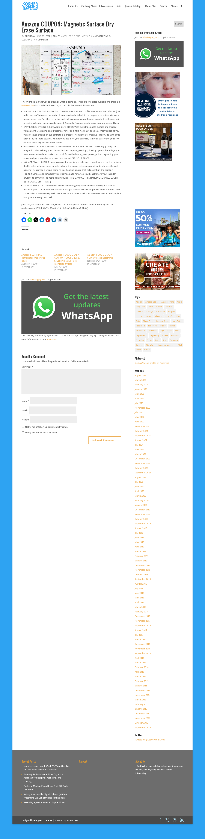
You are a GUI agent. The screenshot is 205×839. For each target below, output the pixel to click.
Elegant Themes (43, 820)
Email (25, 410)
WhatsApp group (38, 279)
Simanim (139, 345)
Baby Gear (140, 306)
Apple (179, 302)
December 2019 (142, 509)
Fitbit (178, 316)
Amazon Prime (167, 302)
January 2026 (141, 389)
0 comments (41, 39)
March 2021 (140, 454)
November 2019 (142, 514)
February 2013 (142, 704)
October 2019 (141, 519)
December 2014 (142, 690)
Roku (165, 340)
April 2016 (139, 658)
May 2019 (139, 542)
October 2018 (141, 574)
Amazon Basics (151, 302)
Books (150, 306)
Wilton (147, 349)
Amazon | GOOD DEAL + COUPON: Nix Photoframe (100, 256)
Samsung (174, 340)
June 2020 (139, 486)
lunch (169, 330)
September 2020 (143, 472)
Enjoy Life (169, 316)
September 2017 (143, 625)
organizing (154, 335)
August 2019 (141, 528)
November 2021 (142, 426)
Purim (149, 340)
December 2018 (142, 565)
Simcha (163, 6)
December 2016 (142, 644)
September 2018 (143, 579)
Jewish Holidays (133, 6)
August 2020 (141, 477)
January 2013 (141, 708)
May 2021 (139, 449)
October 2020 (141, 468)
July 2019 (139, 532)
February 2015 (142, 681)
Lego (162, 330)
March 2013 (140, 699)
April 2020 (139, 491)
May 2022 (139, 417)
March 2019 (140, 551)
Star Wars (150, 345)
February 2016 (142, 667)
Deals (77, 36)
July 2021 (139, 444)
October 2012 (141, 722)
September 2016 (143, 653)
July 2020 (139, 481)
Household (140, 325)
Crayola (171, 311)
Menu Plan (150, 6)
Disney (149, 316)
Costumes (160, 311)
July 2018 (139, 588)
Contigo (149, 311)
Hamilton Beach (162, 321)
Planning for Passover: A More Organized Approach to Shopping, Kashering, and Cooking (44, 778)
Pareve (165, 335)
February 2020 (142, 500)
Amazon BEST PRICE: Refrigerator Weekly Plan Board (33, 257)
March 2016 (140, 662)
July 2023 (139, 403)
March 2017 (140, 639)
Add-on (139, 302)
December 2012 (142, 713)
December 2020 (142, 458)
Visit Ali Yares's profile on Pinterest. (152, 363)
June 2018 (139, 593)
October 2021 (141, 431)
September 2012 (143, 727)
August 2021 (141, 440)
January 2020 (141, 505)
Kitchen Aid (152, 330)
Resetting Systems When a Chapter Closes (45, 802)
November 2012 (142, 718)
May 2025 (139, 393)
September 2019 (143, 523)
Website (25, 419)
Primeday (140, 340)
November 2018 (142, 569)
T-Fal (180, 345)
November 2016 (142, 648)
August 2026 (141, 375)
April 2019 (139, 546)
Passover (175, 335)
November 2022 (142, 407)
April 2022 (139, 421)
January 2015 (141, 685)
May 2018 (139, 597)
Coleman (139, 311)
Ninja (177, 330)
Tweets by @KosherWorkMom (150, 739)
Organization (141, 335)
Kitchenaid (140, 330)
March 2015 (140, 676)
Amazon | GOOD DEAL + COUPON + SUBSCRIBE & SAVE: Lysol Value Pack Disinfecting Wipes (67, 259)
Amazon (57, 36)
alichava (30, 36)
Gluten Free (148, 321)
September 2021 (143, 435)
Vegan (138, 349)
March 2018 (140, 607)
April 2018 (139, 602)
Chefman (168, 306)
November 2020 (142, 463)
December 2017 (142, 616)
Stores (174, 6)
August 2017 (141, 630)
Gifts (118, 6)
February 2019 (142, 556)
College (68, 36)
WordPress (72, 820)
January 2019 (141, 560)
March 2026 (140, 380)
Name (25, 401)
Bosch (159, 306)
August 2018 (141, 583)
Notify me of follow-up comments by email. (46, 426)
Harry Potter (177, 321)
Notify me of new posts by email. (41, 432)
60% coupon (27, 105)
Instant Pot (152, 325)
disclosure (51, 339)
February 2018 (142, 611)
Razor (157, 340)
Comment (27, 366)
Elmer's (158, 316)
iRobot (163, 325)
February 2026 (142, 384)
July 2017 (139, 634)
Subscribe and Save (166, 345)
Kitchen (172, 325)
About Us (73, 6)
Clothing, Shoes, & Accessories (97, 6)
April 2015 (139, 671)
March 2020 (140, 495)
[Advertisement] (103, 785)
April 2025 (139, 398)
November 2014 (142, 695)
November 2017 (142, 620)
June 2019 (139, 537)
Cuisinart (139, 316)
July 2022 (139, 412)
